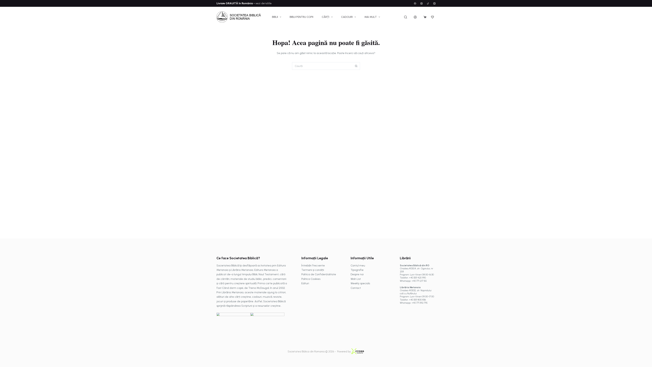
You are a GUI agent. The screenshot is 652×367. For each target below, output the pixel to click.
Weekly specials (360, 283)
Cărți (325, 17)
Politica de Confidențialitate (318, 274)
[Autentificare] (415, 17)
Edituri (305, 283)
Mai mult (370, 17)
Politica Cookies (310, 279)
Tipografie (357, 270)
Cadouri (347, 17)
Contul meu (358, 265)
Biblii (275, 17)
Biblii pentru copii (301, 17)
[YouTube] (434, 3)
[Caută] (405, 17)
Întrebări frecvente (313, 265)
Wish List (356, 279)
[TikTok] (428, 3)
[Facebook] (415, 3)
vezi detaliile (263, 3)
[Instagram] (421, 3)
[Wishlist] (433, 17)
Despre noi (357, 274)
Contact (356, 288)
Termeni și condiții (312, 270)
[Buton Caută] (356, 66)
